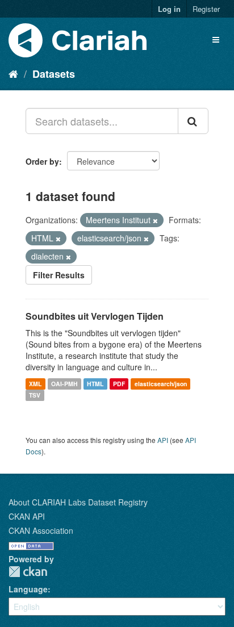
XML (35, 383)
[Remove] (155, 220)
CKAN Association (41, 530)
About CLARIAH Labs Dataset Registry (78, 502)
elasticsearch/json (161, 383)
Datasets (53, 73)
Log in (169, 8)
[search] (193, 121)
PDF (119, 383)
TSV (34, 395)
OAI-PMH (64, 383)
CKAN (28, 572)
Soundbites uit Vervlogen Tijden (95, 316)
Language (28, 589)
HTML (95, 383)
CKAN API (27, 516)
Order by (42, 161)
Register (206, 8)
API (162, 440)
